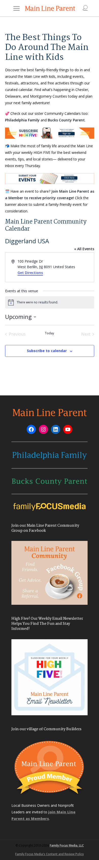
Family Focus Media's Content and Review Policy (49, 854)
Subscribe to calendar (47, 350)
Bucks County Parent (66, 120)
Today (49, 333)
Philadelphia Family (22, 120)
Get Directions (30, 272)
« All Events (84, 248)
